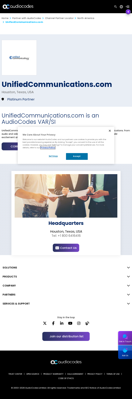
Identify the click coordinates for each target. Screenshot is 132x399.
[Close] (109, 130)
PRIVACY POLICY (94, 374)
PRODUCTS (10, 276)
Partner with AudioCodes (26, 18)
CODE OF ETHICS (66, 378)
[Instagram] (78, 324)
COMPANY (9, 285)
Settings (53, 156)
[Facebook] (53, 324)
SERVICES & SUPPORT (16, 303)
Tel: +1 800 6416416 (66, 235)
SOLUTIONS (10, 267)
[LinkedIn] (61, 324)
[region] (66, 145)
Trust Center (15, 374)
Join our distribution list (67, 336)
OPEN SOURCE (32, 374)
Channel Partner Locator (59, 18)
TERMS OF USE (113, 374)
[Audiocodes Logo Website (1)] (18, 6)
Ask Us (125, 355)
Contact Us (68, 248)
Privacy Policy (48, 147)
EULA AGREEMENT (75, 374)
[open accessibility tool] (128, 11)
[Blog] (87, 324)
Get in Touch (125, 341)
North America (85, 18)
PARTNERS (9, 294)
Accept (76, 156)
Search (115, 6)
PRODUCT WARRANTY (53, 374)
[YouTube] (70, 324)
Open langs (121, 6)
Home (5, 18)
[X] (44, 324)
